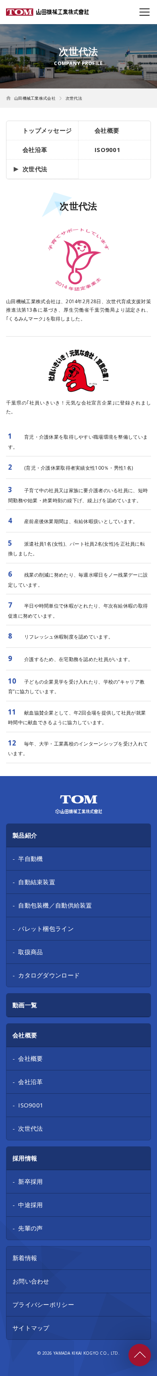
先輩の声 (30, 1228)
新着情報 (24, 1258)
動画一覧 (24, 1005)
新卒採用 (30, 1181)
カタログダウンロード (49, 975)
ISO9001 (107, 150)
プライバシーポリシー (43, 1304)
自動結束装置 (36, 882)
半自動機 (30, 858)
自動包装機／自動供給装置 (55, 905)
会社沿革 (35, 150)
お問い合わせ (31, 1281)
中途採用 (30, 1205)
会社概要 (107, 130)
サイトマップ (31, 1328)
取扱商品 (30, 952)
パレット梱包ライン (46, 928)
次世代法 (35, 169)
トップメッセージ (47, 130)
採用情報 (24, 1158)
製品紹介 (24, 835)
